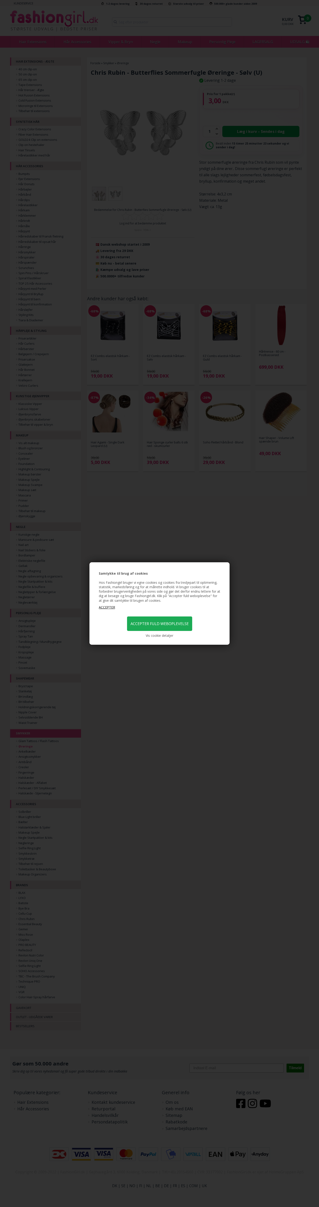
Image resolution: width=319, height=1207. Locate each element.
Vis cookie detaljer (159, 635)
